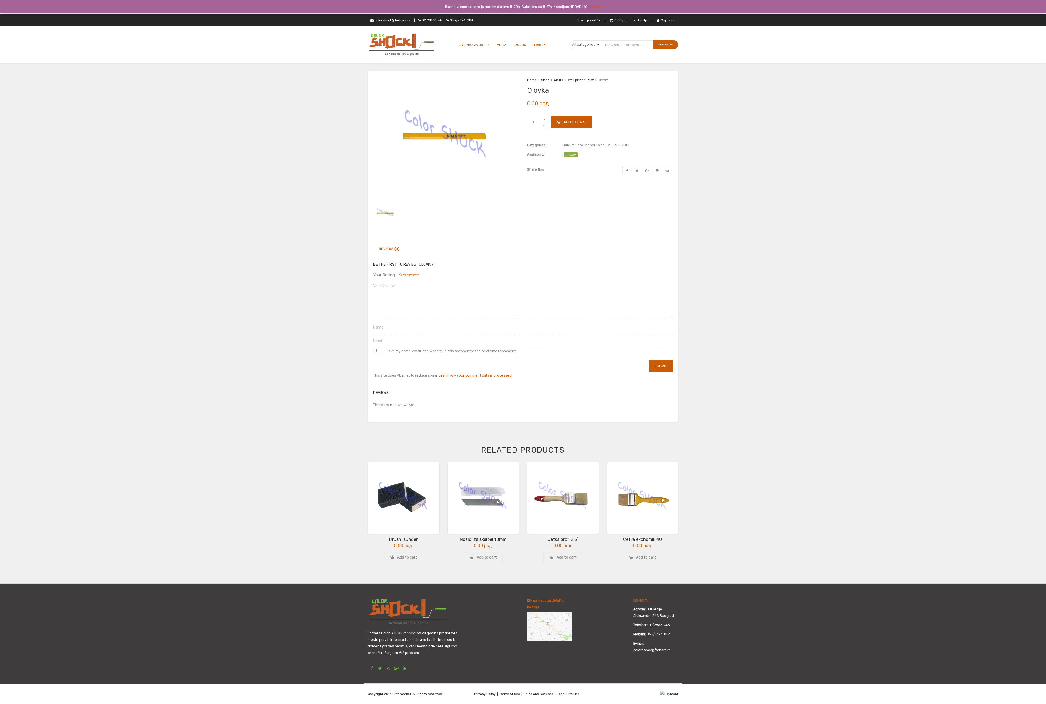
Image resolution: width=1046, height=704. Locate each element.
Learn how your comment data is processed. (475, 375)
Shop (545, 80)
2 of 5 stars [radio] (403, 275)
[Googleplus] (647, 170)
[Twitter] (637, 170)
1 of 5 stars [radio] (401, 275)
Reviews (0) (389, 249)
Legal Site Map (568, 694)
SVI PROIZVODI (617, 145)
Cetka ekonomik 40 (642, 539)
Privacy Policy (485, 694)
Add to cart (575, 122)
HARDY (568, 145)
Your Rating (384, 274)
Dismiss (594, 7)
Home (532, 80)
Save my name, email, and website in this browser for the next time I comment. (451, 351)
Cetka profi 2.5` (563, 539)
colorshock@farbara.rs (392, 20)
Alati (557, 80)
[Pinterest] (657, 170)
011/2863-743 (447, 20)
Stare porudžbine (590, 20)
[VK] (667, 170)
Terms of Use (509, 694)
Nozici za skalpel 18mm (483, 539)
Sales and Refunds (538, 694)
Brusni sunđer (403, 539)
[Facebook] (626, 170)
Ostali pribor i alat (579, 80)
